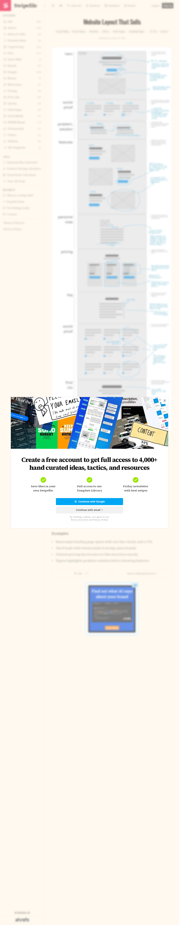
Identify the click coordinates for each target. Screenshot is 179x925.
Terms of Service (79, 519)
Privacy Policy (100, 519)
